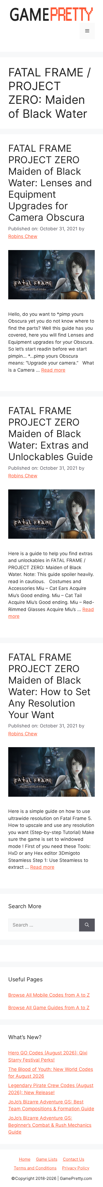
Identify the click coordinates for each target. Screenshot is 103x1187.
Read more (53, 370)
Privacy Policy (75, 1168)
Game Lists (46, 1159)
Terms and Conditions (35, 1168)
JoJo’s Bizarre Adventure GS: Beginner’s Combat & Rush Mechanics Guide (49, 1125)
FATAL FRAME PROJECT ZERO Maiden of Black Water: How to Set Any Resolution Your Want (49, 685)
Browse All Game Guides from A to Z (49, 1007)
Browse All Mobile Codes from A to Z (49, 995)
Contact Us (73, 1159)
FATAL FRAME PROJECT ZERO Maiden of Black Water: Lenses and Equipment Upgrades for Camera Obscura (50, 182)
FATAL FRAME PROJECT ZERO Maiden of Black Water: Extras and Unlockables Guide (50, 433)
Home (24, 1159)
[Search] (87, 925)
